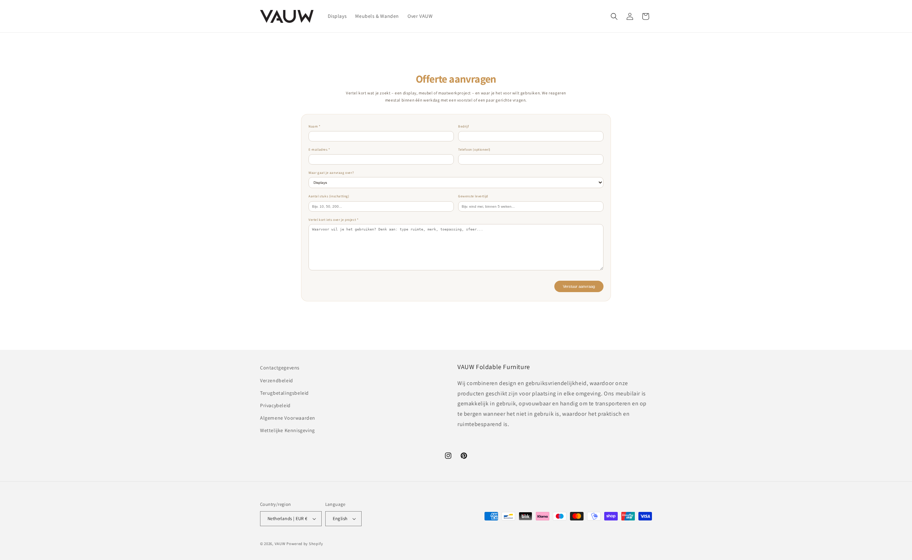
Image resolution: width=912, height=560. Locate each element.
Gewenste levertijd (473, 196)
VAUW (280, 543)
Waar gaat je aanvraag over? (331, 172)
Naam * (315, 126)
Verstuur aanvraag (579, 286)
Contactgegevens (280, 367)
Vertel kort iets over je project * (333, 219)
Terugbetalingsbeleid (284, 393)
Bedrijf (463, 126)
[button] (614, 16)
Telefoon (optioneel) (474, 149)
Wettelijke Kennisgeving (287, 430)
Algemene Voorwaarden (287, 418)
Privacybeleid (275, 405)
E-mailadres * (319, 149)
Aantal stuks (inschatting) (329, 196)
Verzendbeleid (276, 380)
